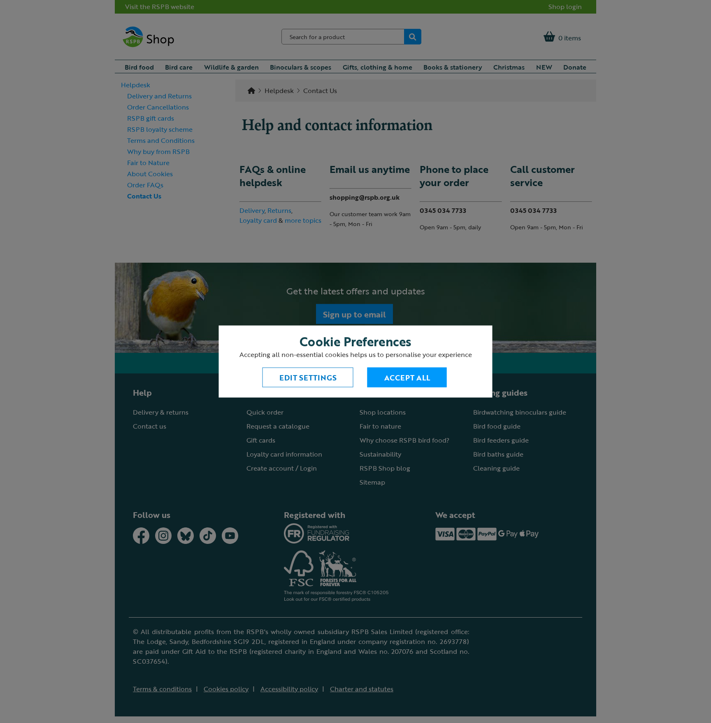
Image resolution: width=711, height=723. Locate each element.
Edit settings (308, 377)
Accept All (407, 377)
